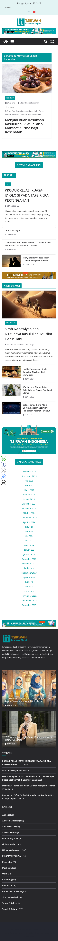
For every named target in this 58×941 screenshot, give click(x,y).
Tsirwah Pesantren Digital (31, 115)
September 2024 (29, 517)
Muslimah (7, 868)
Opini (8, 184)
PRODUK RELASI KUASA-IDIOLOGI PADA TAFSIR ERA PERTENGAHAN (27, 195)
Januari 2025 (29, 499)
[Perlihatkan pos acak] (52, 41)
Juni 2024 (29, 531)
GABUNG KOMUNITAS (29, 461)
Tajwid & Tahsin (9, 903)
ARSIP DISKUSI (11, 323)
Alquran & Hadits (10, 820)
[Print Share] (3, 482)
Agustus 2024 (29, 522)
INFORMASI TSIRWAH (12, 856)
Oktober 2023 (29, 568)
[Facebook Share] (3, 464)
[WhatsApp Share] (3, 458)
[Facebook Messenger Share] (3, 476)
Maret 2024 (29, 545)
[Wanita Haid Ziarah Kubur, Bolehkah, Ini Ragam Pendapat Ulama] (11, 392)
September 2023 (29, 572)
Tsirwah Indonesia (12, 115)
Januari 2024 (29, 554)
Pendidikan (7, 885)
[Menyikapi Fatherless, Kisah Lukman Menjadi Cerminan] (11, 261)
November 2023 (29, 563)
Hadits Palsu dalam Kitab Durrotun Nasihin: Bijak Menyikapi (35, 372)
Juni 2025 (29, 480)
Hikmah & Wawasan (11, 850)
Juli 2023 (29, 582)
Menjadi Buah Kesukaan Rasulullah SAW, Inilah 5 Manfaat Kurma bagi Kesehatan (24, 125)
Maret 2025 (29, 490)
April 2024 (29, 540)
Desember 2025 (29, 471)
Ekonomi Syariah (10, 838)
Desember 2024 (29, 503)
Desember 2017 (29, 605)
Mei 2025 (29, 485)
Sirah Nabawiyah (13, 230)
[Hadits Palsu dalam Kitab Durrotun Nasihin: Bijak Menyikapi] (11, 374)
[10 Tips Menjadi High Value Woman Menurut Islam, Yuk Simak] (29, 729)
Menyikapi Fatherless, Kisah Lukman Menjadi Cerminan (36, 259)
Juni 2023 (29, 586)
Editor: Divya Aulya (26, 344)
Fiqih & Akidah (9, 844)
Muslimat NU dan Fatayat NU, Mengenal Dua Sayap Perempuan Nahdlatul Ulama (28, 700)
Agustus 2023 (29, 577)
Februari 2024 (29, 549)
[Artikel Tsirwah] (5, 41)
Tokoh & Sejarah (10, 909)
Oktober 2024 (29, 513)
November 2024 (29, 508)
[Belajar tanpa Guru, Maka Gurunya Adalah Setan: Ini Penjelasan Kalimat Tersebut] (11, 410)
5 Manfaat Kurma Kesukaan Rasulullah (22, 111)
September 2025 (29, 476)
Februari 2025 (29, 494)
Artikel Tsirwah (9, 832)
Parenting (7, 879)
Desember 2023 (29, 559)
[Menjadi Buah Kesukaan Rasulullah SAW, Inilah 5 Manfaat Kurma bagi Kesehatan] (27, 78)
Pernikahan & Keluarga (13, 891)
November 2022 (29, 596)
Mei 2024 (29, 536)
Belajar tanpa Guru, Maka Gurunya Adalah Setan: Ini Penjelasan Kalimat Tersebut (36, 408)
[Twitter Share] (3, 470)
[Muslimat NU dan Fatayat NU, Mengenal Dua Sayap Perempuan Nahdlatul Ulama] (29, 688)
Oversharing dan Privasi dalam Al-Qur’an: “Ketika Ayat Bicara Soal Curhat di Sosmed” (28, 244)
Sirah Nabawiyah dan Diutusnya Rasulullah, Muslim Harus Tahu (28, 333)
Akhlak (5, 815)
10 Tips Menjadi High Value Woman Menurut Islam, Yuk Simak (28, 738)
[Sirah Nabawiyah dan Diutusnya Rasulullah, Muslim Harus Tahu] (29, 304)
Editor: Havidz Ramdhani (29, 103)
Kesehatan (10, 98)
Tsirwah (42, 111)
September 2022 (29, 600)
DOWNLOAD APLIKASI (29, 165)
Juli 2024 (29, 526)
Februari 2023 (29, 591)
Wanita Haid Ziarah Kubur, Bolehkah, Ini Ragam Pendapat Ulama (37, 390)
